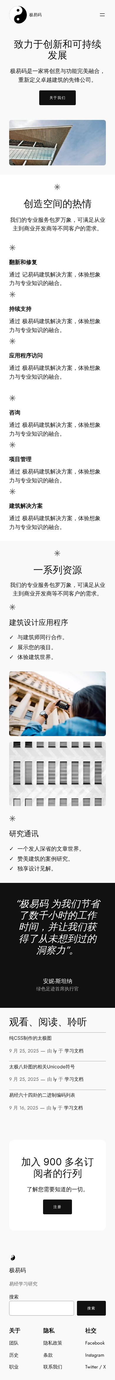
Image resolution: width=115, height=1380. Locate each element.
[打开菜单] (102, 14)
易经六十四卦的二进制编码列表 (42, 1095)
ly (55, 1050)
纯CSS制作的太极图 (30, 1038)
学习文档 (74, 1050)
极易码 (35, 15)
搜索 (14, 1296)
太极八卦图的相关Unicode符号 (42, 1067)
